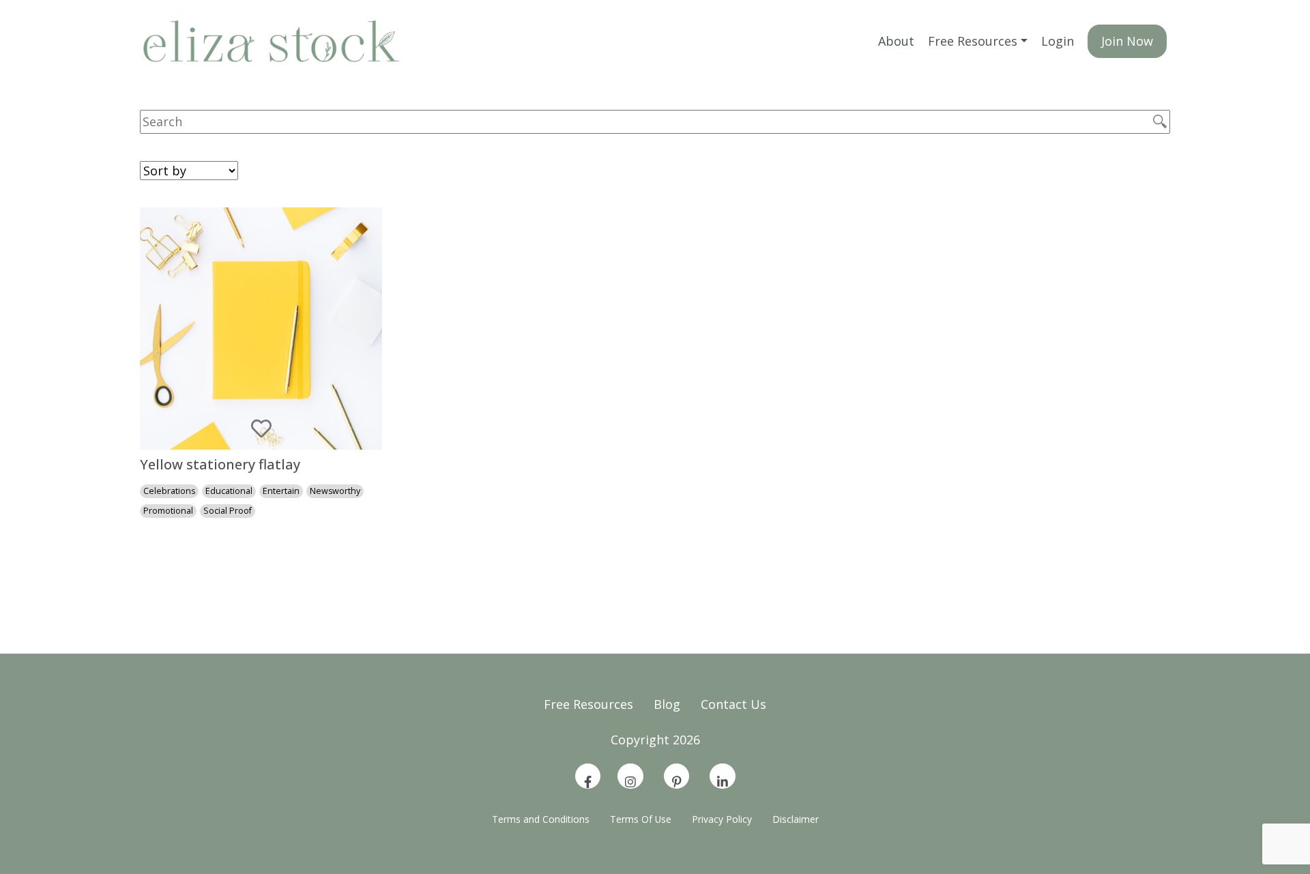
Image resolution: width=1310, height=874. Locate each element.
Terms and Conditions (541, 819)
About (896, 41)
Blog (667, 704)
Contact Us (733, 704)
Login (1057, 41)
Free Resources (972, 41)
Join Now (1127, 41)
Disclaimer (795, 819)
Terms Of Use (640, 819)
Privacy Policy (722, 819)
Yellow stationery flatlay (220, 464)
